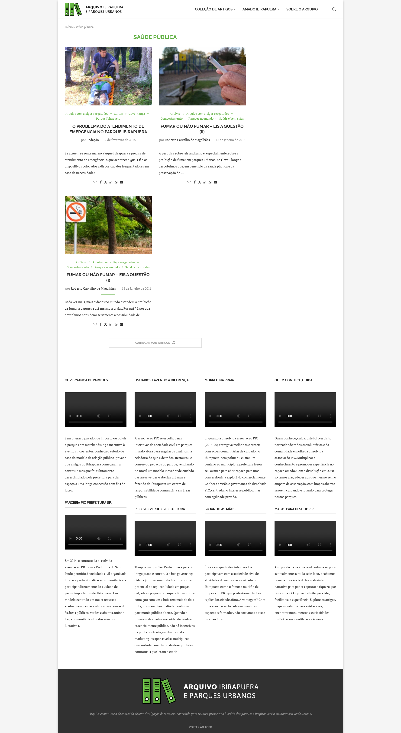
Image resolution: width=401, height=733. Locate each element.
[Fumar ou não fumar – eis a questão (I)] (108, 225)
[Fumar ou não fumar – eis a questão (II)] (202, 76)
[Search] (334, 9)
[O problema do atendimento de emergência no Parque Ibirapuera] (108, 76)
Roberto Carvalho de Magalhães (187, 139)
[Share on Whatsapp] (116, 182)
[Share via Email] (121, 182)
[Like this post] (95, 182)
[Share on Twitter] (105, 182)
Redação (93, 139)
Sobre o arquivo (302, 9)
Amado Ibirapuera (259, 9)
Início (69, 27)
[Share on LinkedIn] (111, 182)
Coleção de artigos (214, 9)
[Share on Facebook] (101, 182)
